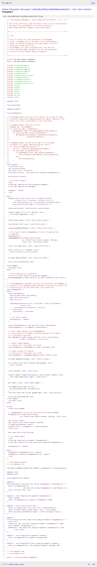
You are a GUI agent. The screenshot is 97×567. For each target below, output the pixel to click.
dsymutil (87, 9)
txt (89, 564)
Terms (22, 564)
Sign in (93, 3)
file (40, 16)
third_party (14, 9)
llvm (74, 9)
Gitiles (11, 564)
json (93, 564)
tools (80, 9)
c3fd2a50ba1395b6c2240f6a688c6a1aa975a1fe (50, 9)
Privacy (16, 564)
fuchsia (5, 9)
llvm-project (25, 9)
